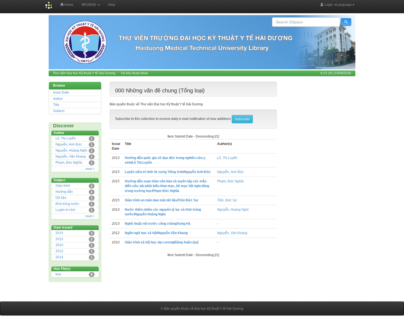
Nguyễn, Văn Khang (71, 156)
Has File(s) (62, 269)
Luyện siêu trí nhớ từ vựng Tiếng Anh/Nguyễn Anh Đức (168, 172)
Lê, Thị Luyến (66, 138)
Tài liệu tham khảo (134, 73)
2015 (59, 233)
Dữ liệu (61, 198)
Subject (58, 111)
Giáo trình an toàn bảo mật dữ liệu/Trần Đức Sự (161, 200)
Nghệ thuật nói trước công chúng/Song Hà (157, 224)
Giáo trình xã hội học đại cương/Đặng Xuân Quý (162, 242)
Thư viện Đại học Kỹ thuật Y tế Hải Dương (84, 73)
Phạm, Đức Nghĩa (69, 162)
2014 (59, 257)
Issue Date (61, 92)
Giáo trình (63, 186)
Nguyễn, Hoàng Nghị (71, 150)
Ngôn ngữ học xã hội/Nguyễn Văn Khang (156, 233)
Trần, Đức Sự (227, 200)
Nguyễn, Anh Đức (69, 144)
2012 (59, 251)
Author (58, 99)
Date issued (63, 227)
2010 (59, 245)
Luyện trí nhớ (65, 210)
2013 (59, 239)
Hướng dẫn (64, 192)
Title (56, 105)
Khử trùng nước (67, 204)
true (58, 274)
